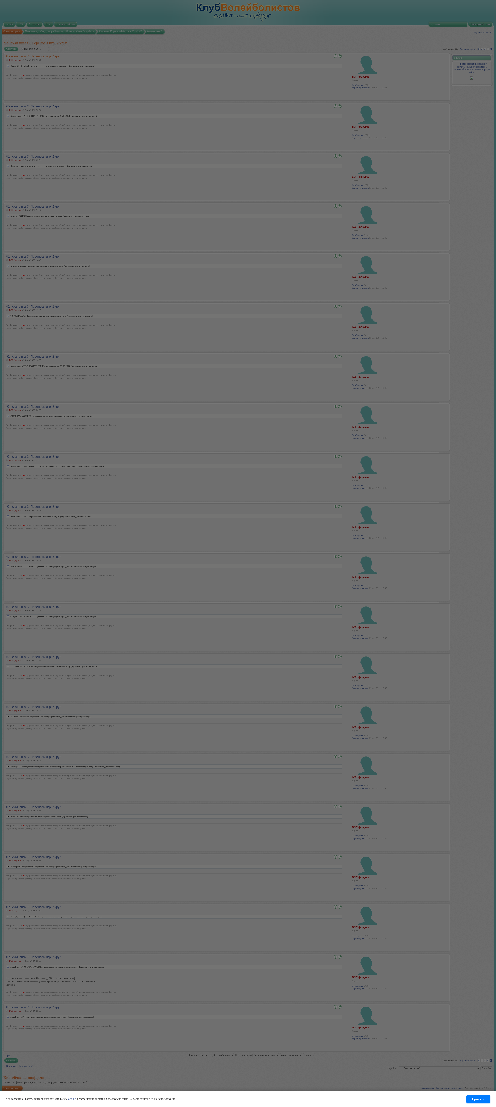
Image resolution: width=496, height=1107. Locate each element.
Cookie (72, 1098)
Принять (478, 1099)
